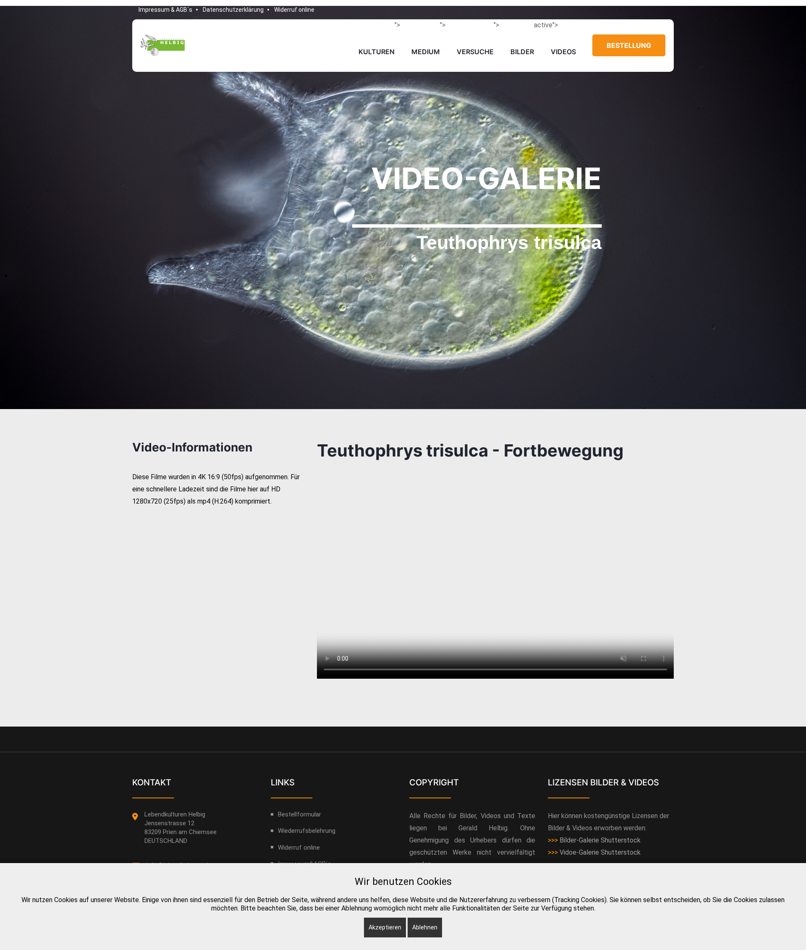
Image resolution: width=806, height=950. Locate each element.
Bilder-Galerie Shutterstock (600, 840)
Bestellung (629, 45)
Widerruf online (294, 10)
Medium (425, 51)
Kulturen (377, 51)
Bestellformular (299, 814)
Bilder (522, 51)
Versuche (475, 51)
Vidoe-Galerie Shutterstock (600, 852)
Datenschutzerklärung (233, 10)
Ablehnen (424, 927)
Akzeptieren (385, 927)
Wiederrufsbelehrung (306, 831)
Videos (563, 51)
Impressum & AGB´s (165, 10)
